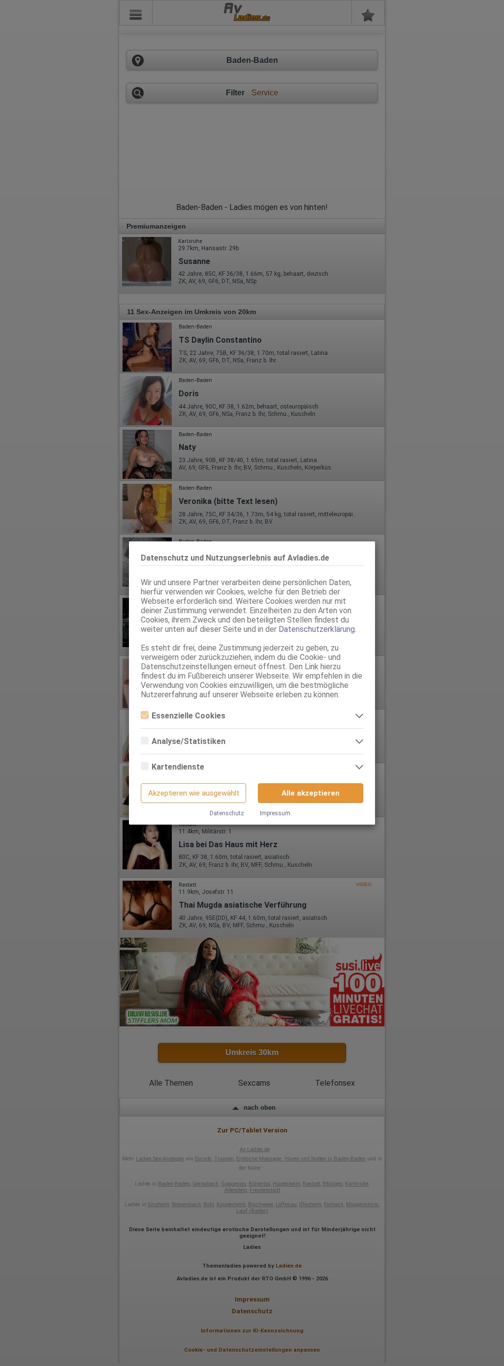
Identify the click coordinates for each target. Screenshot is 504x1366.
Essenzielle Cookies (188, 715)
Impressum (275, 813)
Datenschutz (227, 813)
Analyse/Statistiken (188, 741)
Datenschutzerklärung (317, 629)
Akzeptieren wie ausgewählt (193, 793)
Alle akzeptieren (311, 793)
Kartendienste (178, 767)
